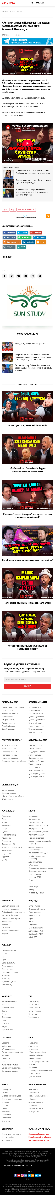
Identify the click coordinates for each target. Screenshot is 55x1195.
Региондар (6, 1118)
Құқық (31, 880)
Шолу (4, 1109)
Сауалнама (6, 854)
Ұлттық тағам (34, 1008)
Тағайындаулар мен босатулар (37, 857)
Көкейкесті (6, 826)
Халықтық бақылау (10, 915)
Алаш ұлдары (34, 915)
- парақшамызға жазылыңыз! (25, 216)
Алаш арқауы (7, 985)
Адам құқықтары (35, 862)
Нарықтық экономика (11, 909)
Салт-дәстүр (34, 1002)
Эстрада (5, 1024)
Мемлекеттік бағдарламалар (41, 868)
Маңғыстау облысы (10, 714)
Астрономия (34, 1093)
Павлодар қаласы (9, 752)
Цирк (4, 1020)
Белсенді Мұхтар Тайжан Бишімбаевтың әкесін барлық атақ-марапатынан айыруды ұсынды (33, 368)
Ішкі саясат (33, 816)
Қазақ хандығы (35, 912)
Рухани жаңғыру (8, 982)
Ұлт (30, 997)
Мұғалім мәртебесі (36, 1109)
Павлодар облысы (9, 755)
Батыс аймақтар (10, 702)
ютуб (13, 210)
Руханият (6, 945)
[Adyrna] (11, 3)
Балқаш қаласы (35, 733)
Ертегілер (6, 979)
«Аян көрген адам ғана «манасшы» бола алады (27, 603)
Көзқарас (6, 1112)
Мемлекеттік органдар (38, 853)
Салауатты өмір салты (11, 1134)
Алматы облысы (35, 749)
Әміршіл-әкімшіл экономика (13, 912)
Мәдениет (7, 997)
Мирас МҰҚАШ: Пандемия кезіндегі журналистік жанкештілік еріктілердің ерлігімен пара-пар (32, 192)
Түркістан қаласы (36, 764)
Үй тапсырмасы (8, 1049)
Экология (6, 1121)
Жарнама (7, 1166)
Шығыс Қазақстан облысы (13, 796)
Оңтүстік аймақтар (38, 740)
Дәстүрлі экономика (10, 906)
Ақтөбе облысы (8, 726)
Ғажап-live (33, 1106)
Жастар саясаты (36, 822)
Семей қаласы (8, 790)
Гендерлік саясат (36, 829)
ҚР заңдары (33, 865)
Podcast (5, 1106)
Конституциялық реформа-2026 (35, 876)
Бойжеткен (6, 1046)
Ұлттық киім (33, 1014)
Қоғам (4, 822)
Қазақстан (6, 816)
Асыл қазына (7, 966)
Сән (3, 1062)
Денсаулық (6, 1090)
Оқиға (4, 860)
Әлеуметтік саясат (36, 835)
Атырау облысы (8, 720)
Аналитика (6, 928)
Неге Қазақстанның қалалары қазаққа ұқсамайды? (27, 560)
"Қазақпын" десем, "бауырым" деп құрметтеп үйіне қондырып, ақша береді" (27, 516)
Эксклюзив (6, 1115)
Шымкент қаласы (36, 758)
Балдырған (33, 1043)
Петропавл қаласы (10, 758)
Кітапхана (6, 976)
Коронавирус (7, 1141)
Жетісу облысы (35, 755)
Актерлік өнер (8, 1008)
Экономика (7, 901)
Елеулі (32, 811)
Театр (4, 1011)
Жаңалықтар (8, 811)
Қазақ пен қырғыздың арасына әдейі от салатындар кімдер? (27, 647)
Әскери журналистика (11, 1068)
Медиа (4, 1027)
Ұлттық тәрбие (35, 1011)
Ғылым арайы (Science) (38, 1096)
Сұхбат (5, 832)
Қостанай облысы (9, 749)
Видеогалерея (35, 1059)
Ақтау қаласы (7, 717)
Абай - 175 (33, 937)
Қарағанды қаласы (37, 717)
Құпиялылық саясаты (23, 1166)
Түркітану (32, 919)
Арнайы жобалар (36, 1055)
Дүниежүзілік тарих (37, 909)
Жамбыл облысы (36, 771)
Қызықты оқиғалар (10, 1065)
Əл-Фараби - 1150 (36, 934)
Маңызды (33, 901)
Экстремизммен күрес (11, 1096)
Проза (4, 957)
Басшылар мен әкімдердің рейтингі (40, 842)
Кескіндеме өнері (9, 1002)
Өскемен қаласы (9, 793)
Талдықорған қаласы (37, 752)
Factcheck (33, 1068)
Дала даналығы (8, 963)
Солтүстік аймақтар (12, 740)
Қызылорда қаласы (37, 774)
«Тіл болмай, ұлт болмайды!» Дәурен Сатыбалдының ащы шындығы (27, 470)
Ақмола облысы (35, 711)
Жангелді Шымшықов (26, 210)
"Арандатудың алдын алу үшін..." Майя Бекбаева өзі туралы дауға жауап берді (33, 172)
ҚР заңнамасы (35, 1077)
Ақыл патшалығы (36, 1102)
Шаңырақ (6, 1059)
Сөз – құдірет (7, 969)
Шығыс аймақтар (10, 785)
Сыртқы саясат (35, 819)
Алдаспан (33, 925)
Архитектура (7, 1030)
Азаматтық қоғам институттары (36, 848)
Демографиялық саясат (39, 832)
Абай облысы (7, 799)
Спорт (4, 829)
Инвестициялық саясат (38, 826)
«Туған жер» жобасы (37, 1052)
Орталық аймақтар (38, 702)
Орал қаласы (7, 711)
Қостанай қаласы (9, 746)
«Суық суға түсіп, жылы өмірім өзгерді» (27, 426)
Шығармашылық (9, 951)
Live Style (6, 1038)
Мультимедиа (17, 11)
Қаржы (5, 934)
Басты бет (5, 11)
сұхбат (5, 210)
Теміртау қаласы (36, 729)
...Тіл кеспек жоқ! (9, 835)
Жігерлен (32, 1099)
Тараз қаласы (34, 768)
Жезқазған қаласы (36, 726)
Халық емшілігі (8, 1137)
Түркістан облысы (36, 761)
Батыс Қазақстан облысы (13, 708)
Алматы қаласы (35, 746)
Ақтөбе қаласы (8, 729)
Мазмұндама (34, 1112)
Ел (30, 884)
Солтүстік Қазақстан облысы (14, 761)
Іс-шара (5, 1102)
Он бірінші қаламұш (10, 972)
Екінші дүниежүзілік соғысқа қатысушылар (40, 1072)
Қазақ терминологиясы (12, 1099)
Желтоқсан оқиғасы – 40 (12, 848)
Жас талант (33, 1046)
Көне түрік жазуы (36, 928)
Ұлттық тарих (34, 906)
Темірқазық (33, 1049)
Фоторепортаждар (10, 1071)
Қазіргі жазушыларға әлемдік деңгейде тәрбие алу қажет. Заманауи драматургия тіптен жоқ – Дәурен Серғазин (33, 357)
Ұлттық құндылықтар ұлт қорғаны (39, 1063)
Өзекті (5, 1085)
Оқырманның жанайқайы (12, 1052)
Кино (4, 1014)
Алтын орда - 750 (36, 931)
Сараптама (6, 841)
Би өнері (5, 1005)
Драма (5, 960)
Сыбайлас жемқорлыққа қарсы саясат (12, 920)
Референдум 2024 (36, 893)
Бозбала (5, 1043)
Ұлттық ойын (34, 1005)
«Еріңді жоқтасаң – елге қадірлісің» (30, 344)
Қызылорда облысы (37, 777)
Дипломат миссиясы (37, 871)
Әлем (4, 819)
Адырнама (6, 838)
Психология (33, 1090)
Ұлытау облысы (35, 723)
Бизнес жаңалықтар (10, 931)
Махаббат (6, 1055)
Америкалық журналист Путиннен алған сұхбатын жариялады (33, 181)
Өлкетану (32, 922)
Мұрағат (5, 857)
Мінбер (31, 890)
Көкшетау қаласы (36, 714)
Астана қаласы (35, 708)
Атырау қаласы (8, 723)
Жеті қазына (34, 1017)
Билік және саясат (36, 838)
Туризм (5, 925)
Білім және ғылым (37, 1085)
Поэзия (5, 954)
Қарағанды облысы (37, 720)
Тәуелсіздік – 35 (8, 844)
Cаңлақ (5, 1093)
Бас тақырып (34, 887)
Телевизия (6, 1017)
